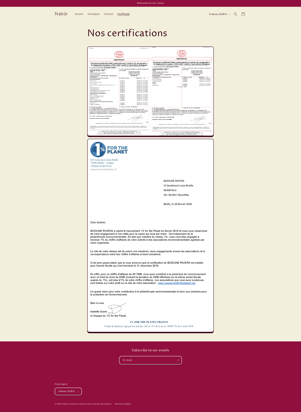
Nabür (65, 404)
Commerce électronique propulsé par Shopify (90, 404)
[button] (235, 14)
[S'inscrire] (178, 360)
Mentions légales (123, 404)
